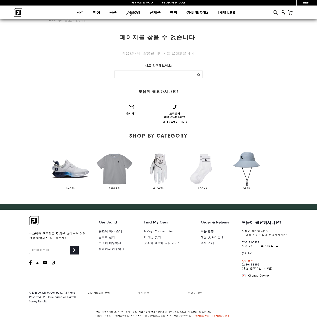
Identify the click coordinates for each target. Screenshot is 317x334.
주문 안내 (207, 243)
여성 (96, 12)
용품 (113, 12)
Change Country (259, 275)
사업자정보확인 (201, 315)
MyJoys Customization (159, 231)
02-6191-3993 (250, 242)
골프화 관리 (107, 237)
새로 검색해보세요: (158, 65)
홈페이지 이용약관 (111, 249)
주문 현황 (207, 231)
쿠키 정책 (143, 292)
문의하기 (248, 253)
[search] (275, 12)
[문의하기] (131, 108)
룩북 (173, 12)
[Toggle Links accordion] (111, 222)
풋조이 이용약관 (110, 243)
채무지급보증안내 (220, 315)
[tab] (290, 12)
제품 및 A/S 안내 (212, 237)
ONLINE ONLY (197, 12)
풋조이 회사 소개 (110, 231)
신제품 (155, 12)
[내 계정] (282, 12)
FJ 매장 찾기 (152, 237)
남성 (80, 12)
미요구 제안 (195, 292)
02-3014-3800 (250, 264)
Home (52, 20)
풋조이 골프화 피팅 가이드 (162, 243)
